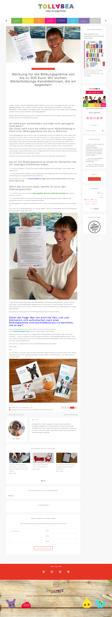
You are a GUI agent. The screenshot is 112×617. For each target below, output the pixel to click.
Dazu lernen (23, 410)
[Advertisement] (41, 96)
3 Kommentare (25, 407)
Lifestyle (61, 20)
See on (92, 208)
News (16, 20)
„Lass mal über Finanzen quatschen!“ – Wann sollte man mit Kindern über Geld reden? (18, 468)
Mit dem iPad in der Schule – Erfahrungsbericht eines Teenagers (66, 467)
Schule (41, 410)
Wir (84, 20)
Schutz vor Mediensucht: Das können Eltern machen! (95, 165)
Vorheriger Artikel (17, 414)
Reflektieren (37, 410)
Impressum (29, 596)
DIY (39, 20)
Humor (73, 20)
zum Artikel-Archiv (94, 179)
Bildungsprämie (16, 410)
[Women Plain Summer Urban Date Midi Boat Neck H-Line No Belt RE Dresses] (101, 195)
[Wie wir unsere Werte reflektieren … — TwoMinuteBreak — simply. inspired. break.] (88, 202)
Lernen (31, 410)
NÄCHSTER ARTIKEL (70, 414)
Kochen (50, 20)
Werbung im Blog (48, 410)
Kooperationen (48, 68)
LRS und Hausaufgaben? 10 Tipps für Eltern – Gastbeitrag (95, 160)
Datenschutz (96, 20)
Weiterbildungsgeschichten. (21, 331)
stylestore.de (82, 596)
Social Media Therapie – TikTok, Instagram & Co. (41, 465)
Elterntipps (28, 20)
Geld (28, 410)
